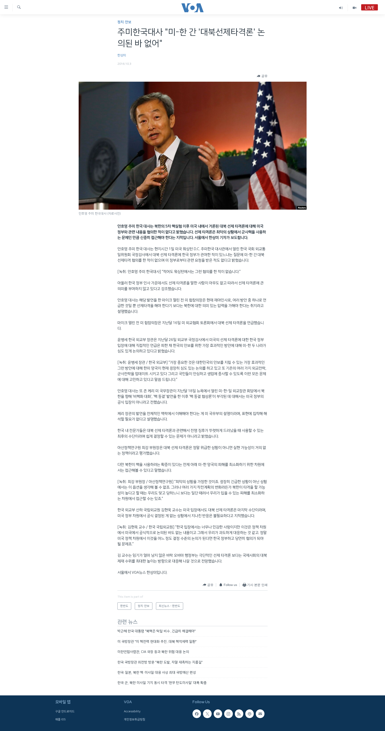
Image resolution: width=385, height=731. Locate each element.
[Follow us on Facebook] (196, 713)
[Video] (354, 7)
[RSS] (239, 713)
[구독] (260, 713)
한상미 (121, 55)
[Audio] (341, 7)
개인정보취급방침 (134, 719)
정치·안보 (124, 22)
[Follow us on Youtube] (218, 713)
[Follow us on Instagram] (228, 713)
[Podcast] (249, 713)
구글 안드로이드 (65, 711)
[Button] (262, 76)
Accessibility (132, 711)
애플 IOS (60, 719)
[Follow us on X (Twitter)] (207, 713)
